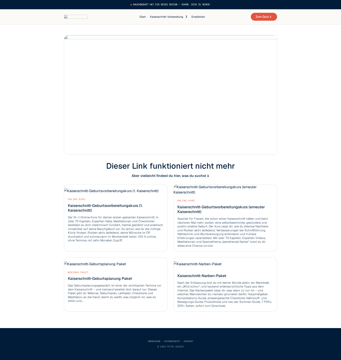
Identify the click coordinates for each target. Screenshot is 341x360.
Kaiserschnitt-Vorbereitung (166, 17)
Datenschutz (172, 341)
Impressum (154, 341)
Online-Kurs (76, 199)
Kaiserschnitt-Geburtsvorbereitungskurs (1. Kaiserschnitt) (105, 208)
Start (143, 17)
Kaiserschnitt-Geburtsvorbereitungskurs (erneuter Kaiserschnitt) (221, 209)
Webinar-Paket (78, 272)
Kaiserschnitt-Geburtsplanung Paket (100, 278)
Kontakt (188, 341)
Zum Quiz (262, 17)
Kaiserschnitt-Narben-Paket (201, 275)
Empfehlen (198, 17)
